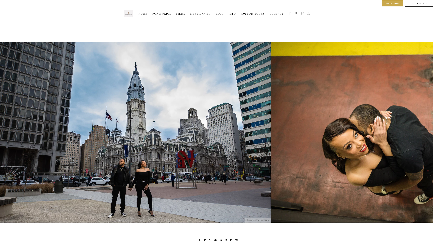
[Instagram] (308, 13)
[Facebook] (290, 13)
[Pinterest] (302, 13)
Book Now (392, 3)
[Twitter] (296, 13)
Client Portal (419, 3)
